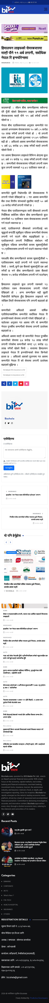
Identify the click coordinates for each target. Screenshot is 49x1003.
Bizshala (9, 419)
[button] (6, 542)
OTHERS (7, 914)
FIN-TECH (7, 900)
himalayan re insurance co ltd (13, 375)
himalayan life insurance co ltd (14, 370)
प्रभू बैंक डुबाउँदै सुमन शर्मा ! (23, 830)
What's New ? (9, 895)
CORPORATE (8, 886)
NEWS (5, 610)
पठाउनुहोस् (8, 468)
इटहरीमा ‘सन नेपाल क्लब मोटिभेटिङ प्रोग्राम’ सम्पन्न (23, 495)
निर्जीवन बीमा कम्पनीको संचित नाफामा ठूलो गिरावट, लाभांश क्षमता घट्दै (26, 518)
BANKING (7, 881)
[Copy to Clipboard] (26, 383)
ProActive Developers (39, 998)
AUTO (5, 652)
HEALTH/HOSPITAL (11, 905)
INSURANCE (5, 63)
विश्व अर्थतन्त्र (7, 726)
